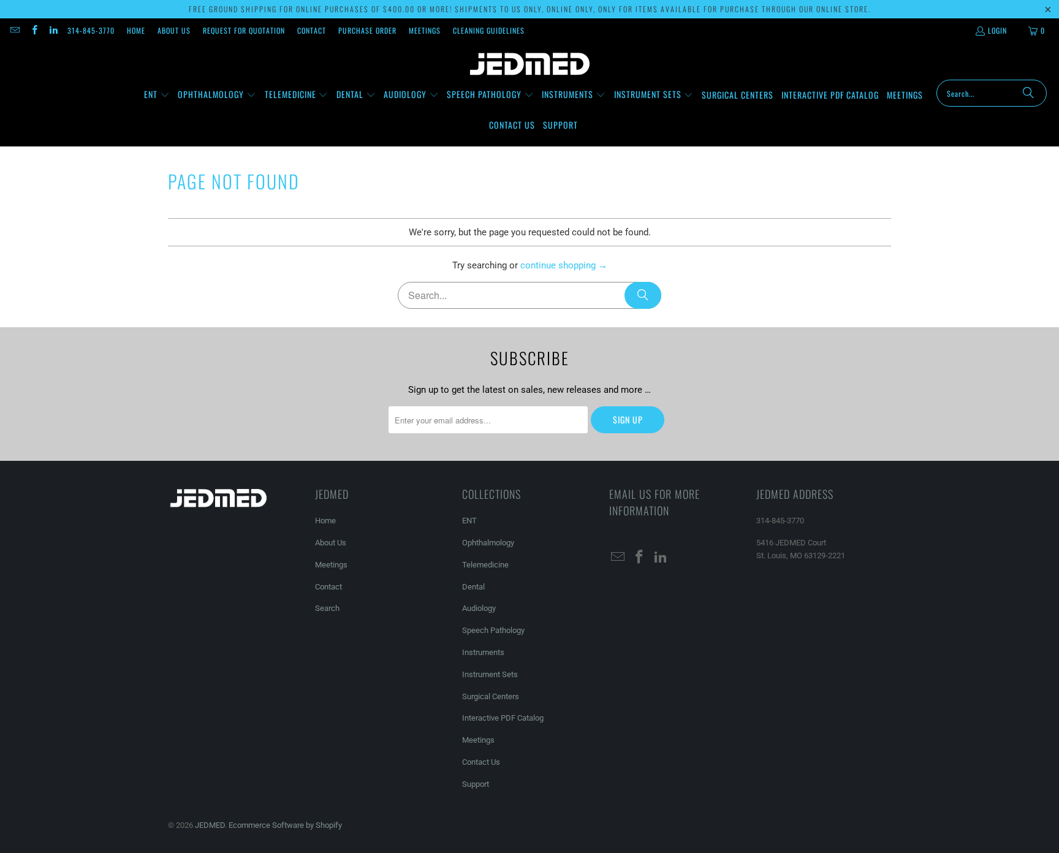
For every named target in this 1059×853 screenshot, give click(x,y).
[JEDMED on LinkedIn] (53, 30)
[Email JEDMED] (14, 30)
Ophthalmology (488, 542)
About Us (174, 30)
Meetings (425, 30)
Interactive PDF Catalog (503, 717)
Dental (473, 586)
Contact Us (481, 762)
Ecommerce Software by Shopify (285, 825)
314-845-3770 (91, 30)
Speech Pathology (493, 630)
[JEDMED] (530, 64)
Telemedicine (485, 564)
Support (475, 784)
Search (327, 608)
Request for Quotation (244, 30)
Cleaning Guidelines (489, 30)
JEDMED (210, 825)
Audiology (479, 608)
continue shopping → (563, 265)
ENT (469, 520)
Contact (311, 30)
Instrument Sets (490, 674)
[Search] (1028, 93)
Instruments (483, 652)
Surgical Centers (490, 696)
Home (136, 30)
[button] (157, 95)
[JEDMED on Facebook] (33, 30)
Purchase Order (367, 30)
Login (997, 30)
